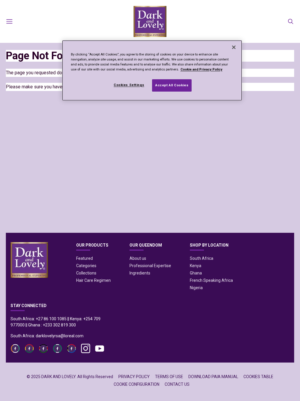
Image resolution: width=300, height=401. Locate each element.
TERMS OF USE (169, 376)
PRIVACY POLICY (134, 376)
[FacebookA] (15, 348)
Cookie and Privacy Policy (201, 69)
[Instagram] (85, 348)
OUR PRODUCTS (92, 245)
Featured (84, 258)
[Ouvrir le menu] (9, 21)
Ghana (196, 273)
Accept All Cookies (171, 85)
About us (137, 258)
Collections (86, 273)
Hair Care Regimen (93, 280)
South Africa (201, 258)
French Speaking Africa (211, 280)
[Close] (233, 47)
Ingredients (139, 273)
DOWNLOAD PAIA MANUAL (213, 376)
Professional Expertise (150, 265)
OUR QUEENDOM (145, 245)
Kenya (195, 265)
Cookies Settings (129, 85)
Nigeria (196, 287)
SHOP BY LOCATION (209, 245)
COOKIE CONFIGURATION (136, 384)
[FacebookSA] (57, 348)
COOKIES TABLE (258, 376)
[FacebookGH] (29, 348)
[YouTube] (99, 348)
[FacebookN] (71, 348)
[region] (152, 70)
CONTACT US (177, 384)
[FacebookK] (43, 348)
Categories (86, 265)
